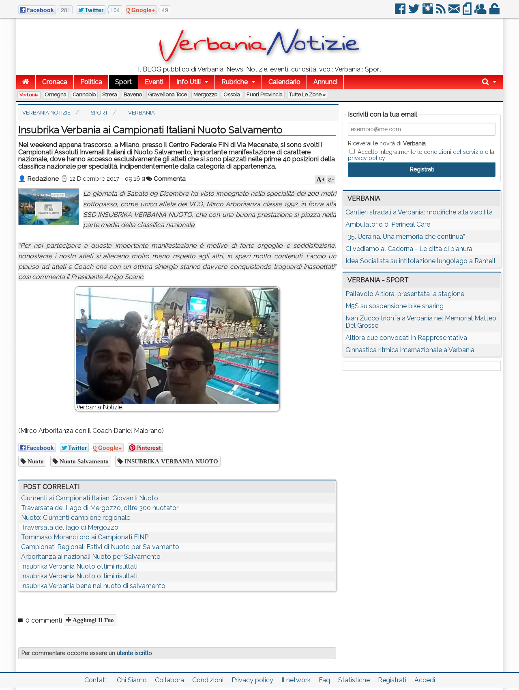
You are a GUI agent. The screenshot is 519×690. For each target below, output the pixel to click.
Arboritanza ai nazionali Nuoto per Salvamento (91, 556)
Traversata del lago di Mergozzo (69, 527)
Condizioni (207, 680)
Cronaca (54, 82)
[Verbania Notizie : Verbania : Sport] (259, 63)
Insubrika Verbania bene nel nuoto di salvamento (93, 586)
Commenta (169, 178)
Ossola (232, 94)
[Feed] (441, 12)
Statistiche (354, 680)
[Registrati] (481, 12)
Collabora (169, 680)
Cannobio (84, 94)
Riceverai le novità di (387, 143)
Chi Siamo (132, 680)
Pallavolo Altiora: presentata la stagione (404, 294)
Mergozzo (205, 94)
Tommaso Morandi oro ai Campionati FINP (84, 537)
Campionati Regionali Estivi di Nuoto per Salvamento (100, 547)
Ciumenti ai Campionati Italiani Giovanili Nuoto (89, 498)
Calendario (284, 82)
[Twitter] (414, 12)
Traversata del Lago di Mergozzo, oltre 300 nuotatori (100, 508)
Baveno (133, 94)
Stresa (109, 94)
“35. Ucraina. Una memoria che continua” (405, 236)
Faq (324, 680)
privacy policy (366, 158)
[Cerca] (489, 82)
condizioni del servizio (453, 152)
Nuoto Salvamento (83, 461)
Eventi (154, 82)
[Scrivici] (454, 12)
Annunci (325, 82)
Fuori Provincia (265, 94)
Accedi (424, 680)
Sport (123, 82)
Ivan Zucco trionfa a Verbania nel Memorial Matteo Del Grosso (420, 321)
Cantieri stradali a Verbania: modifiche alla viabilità (419, 212)
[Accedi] (495, 12)
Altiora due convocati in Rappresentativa (406, 338)
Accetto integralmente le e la (421, 155)
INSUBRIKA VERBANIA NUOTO (170, 461)
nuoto (35, 461)
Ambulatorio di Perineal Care (387, 224)
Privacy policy (252, 680)
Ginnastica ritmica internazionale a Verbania (409, 350)
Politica (91, 82)
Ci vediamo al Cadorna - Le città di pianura (408, 249)
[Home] (25, 82)
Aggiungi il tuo (92, 620)
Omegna (55, 94)
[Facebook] (401, 12)
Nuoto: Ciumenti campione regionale (75, 517)
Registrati (392, 680)
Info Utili (188, 82)
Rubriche (234, 82)
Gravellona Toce (167, 94)
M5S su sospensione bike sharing (394, 306)
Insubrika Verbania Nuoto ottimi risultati (79, 566)
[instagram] (428, 12)
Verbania (29, 94)
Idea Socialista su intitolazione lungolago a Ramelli (421, 261)
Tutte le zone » (307, 94)
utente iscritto (134, 653)
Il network (296, 680)
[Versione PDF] (468, 12)
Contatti (96, 680)
